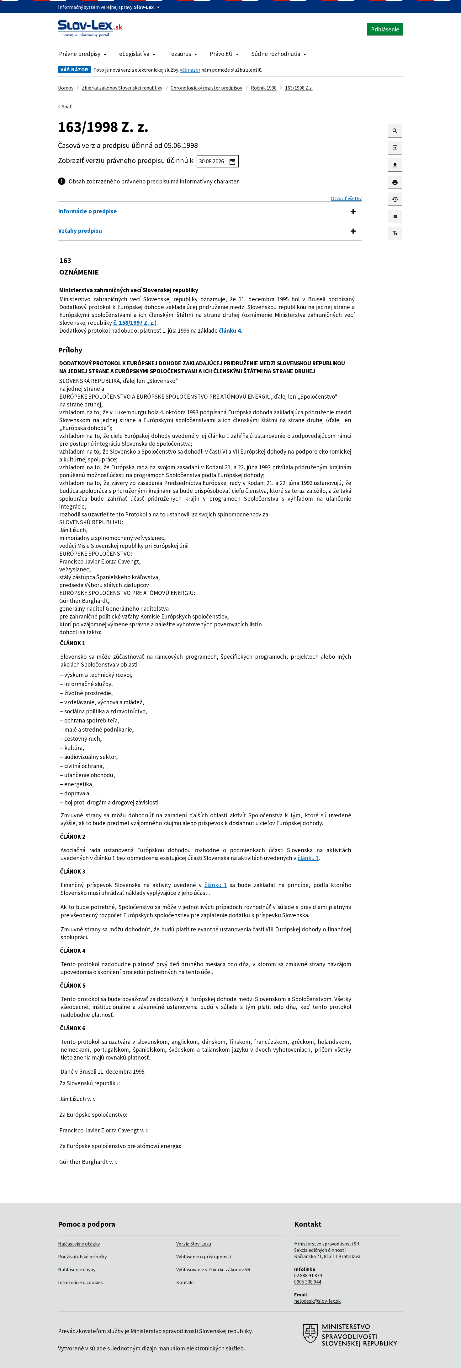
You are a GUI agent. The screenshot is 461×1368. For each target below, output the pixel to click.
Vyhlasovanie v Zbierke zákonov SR (213, 1269)
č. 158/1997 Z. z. (134, 322)
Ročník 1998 (264, 87)
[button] (395, 131)
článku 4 (230, 330)
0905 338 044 (307, 1281)
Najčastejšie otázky (79, 1243)
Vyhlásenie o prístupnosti (203, 1256)
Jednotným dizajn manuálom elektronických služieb (177, 1348)
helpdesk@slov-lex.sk (317, 1301)
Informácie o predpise (87, 211)
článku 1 (308, 858)
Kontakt (185, 1282)
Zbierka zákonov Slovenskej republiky (122, 87)
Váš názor (190, 70)
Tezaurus (179, 53)
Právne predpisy (79, 53)
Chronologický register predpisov (206, 87)
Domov (65, 87)
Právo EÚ (221, 53)
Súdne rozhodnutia (276, 53)
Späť (67, 106)
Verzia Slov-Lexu (193, 1243)
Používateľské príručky (82, 1256)
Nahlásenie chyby (76, 1269)
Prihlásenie (385, 29)
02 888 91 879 (308, 1275)
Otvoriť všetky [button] (346, 198)
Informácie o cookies (80, 1282)
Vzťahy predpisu (80, 230)
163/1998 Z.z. (299, 87)
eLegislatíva (134, 53)
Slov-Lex (144, 7)
